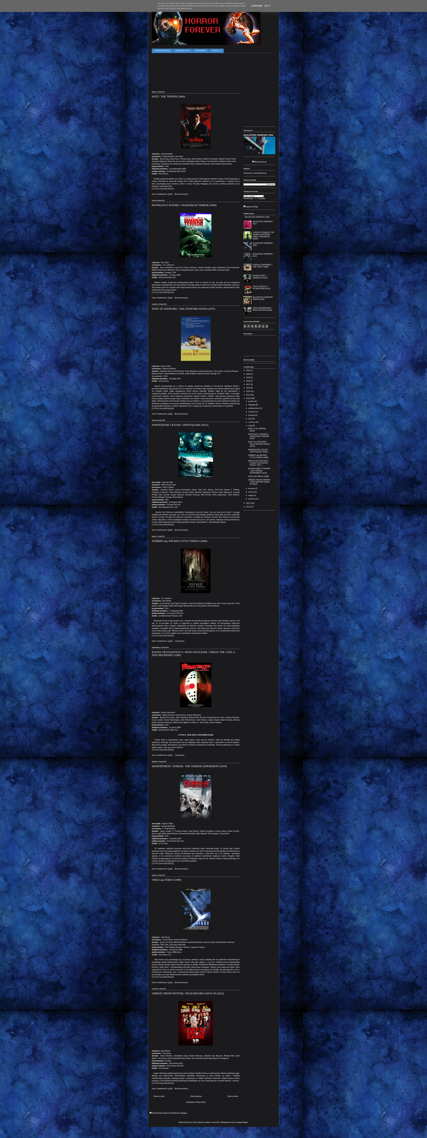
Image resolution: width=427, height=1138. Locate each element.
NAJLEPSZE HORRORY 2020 (258, 135)
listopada (252, 405)
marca (251, 492)
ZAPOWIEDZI (200, 51)
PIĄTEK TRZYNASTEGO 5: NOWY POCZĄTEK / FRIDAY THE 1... (258, 463)
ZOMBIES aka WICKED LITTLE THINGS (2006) (179, 541)
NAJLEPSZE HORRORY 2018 (257, 217)
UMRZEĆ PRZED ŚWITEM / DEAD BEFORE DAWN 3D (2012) (188, 993)
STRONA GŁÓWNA (162, 51)
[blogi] (251, 207)
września (252, 412)
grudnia (251, 401)
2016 (248, 388)
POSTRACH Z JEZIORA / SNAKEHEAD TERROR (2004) (184, 205)
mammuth (215, 1122)
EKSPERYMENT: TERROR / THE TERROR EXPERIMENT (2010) (189, 766)
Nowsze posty (159, 1096)
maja (250, 425)
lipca (250, 419)
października (253, 408)
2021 (248, 370)
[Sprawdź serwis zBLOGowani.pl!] (259, 162)
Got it (267, 6)
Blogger (245, 1122)
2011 (248, 507)
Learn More (256, 6)
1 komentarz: (180, 641)
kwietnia (251, 488)
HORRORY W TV (183, 51)
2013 (248, 398)
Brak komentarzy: (182, 194)
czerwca (251, 422)
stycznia (251, 499)
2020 (248, 374)
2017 (248, 384)
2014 (248, 395)
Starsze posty (232, 1096)
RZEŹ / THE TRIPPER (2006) (168, 96)
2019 (248, 377)
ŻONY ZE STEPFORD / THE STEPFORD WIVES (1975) (183, 308)
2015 (248, 391)
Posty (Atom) (201, 1102)
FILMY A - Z (216, 51)
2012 (248, 503)
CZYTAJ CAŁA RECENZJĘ (163, 189)
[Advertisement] (213, 72)
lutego (251, 495)
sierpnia (251, 415)
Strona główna (196, 1096)
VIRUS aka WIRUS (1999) (166, 879)
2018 (248, 381)
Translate (261, 198)
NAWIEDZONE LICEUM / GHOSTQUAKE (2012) (180, 424)
